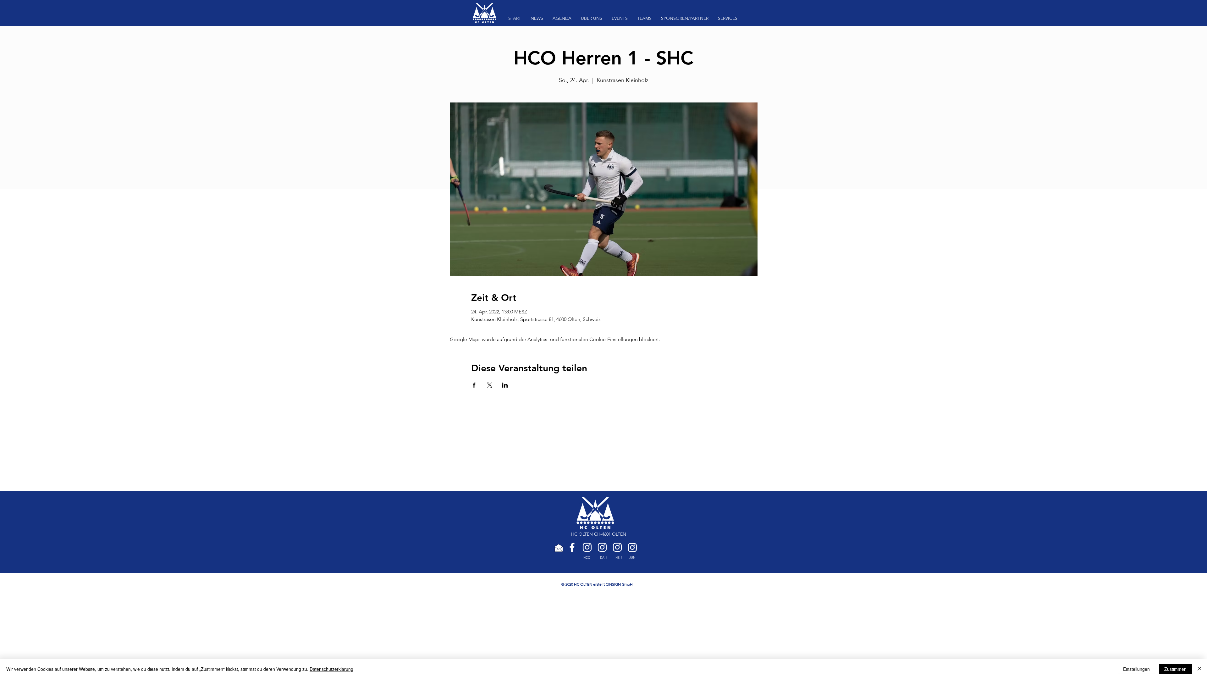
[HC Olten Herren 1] (617, 547)
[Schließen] (1199, 669)
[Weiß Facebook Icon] (572, 547)
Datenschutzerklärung (331, 669)
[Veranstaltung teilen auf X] (490, 385)
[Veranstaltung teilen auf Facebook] (474, 385)
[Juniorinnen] (632, 547)
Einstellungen (1136, 669)
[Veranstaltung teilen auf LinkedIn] (505, 385)
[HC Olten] (587, 547)
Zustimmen (1175, 669)
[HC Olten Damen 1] (602, 547)
